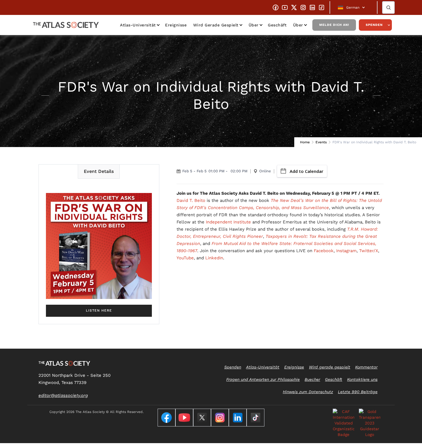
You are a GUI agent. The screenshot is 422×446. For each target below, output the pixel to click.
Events (321, 142)
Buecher (312, 379)
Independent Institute (228, 222)
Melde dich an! (334, 25)
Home (305, 142)
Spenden (374, 25)
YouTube (185, 257)
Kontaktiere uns (362, 379)
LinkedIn (214, 257)
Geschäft (277, 25)
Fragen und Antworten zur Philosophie (263, 379)
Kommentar (366, 367)
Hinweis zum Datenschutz (308, 391)
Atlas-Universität (138, 25)
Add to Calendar (306, 171)
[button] (353, 7)
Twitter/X (368, 250)
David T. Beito (191, 200)
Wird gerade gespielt (216, 25)
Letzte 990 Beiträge (358, 391)
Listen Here (99, 310)
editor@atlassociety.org (63, 395)
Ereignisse (176, 25)
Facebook (324, 250)
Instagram (346, 250)
